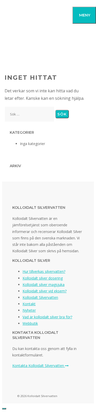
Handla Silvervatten (48, 52)
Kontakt (29, 303)
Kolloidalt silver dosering (43, 278)
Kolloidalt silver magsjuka (44, 284)
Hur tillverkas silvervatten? (44, 271)
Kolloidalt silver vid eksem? (45, 291)
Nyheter (29, 310)
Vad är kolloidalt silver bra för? (47, 317)
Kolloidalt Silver (23, 15)
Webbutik (30, 323)
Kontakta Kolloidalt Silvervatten (38, 365)
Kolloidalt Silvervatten (40, 297)
